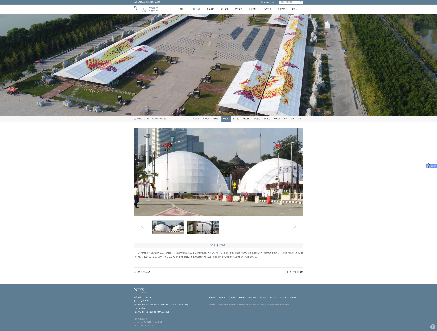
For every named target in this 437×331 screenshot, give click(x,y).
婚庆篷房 (267, 119)
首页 (182, 9)
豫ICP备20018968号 (147, 325)
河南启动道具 (264, 304)
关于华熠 (281, 9)
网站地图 (144, 319)
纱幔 (292, 119)
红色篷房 (246, 119)
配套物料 (253, 9)
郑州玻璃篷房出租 (274, 305)
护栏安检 (238, 9)
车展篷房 (257, 119)
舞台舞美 (224, 9)
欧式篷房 (196, 119)
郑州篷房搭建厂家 (223, 305)
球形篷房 (163, 119)
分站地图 (137, 319)
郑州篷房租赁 (244, 304)
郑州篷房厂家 (254, 304)
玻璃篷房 (206, 119)
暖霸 (299, 119)
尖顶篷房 (236, 119)
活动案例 (267, 9)
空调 (285, 119)
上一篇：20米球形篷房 (142, 272)
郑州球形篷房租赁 (285, 305)
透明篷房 (216, 119)
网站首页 (211, 297)
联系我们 (295, 9)
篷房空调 (196, 9)
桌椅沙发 (210, 9)
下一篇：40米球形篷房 (295, 272)
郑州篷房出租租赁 (234, 305)
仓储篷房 (277, 119)
